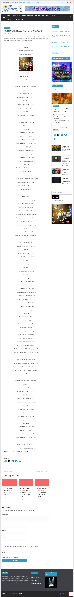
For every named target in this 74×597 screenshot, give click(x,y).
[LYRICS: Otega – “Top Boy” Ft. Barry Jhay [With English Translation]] (56, 150)
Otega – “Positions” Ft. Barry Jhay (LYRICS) (61, 31)
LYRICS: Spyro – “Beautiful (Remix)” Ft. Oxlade (29, 2)
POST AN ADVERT (19, 19)
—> (26, 44)
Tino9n (12, 33)
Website (4, 537)
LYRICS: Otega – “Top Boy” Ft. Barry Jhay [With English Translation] (66, 148)
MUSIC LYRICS (6, 28)
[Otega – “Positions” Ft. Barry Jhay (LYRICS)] (62, 98)
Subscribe (55, 197)
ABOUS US (53, 15)
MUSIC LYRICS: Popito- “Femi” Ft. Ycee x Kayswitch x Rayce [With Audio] (42, 492)
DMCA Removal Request (36, 583)
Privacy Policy (34, 580)
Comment (5, 514)
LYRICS (8, 15)
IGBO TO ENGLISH (39, 15)
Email (4, 530)
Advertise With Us (35, 577)
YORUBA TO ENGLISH (27, 15)
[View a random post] (70, 17)
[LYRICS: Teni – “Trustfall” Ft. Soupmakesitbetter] (56, 181)
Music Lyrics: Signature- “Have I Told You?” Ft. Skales (13, 470)
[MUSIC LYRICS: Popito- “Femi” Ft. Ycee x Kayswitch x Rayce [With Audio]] (42, 480)
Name (4, 524)
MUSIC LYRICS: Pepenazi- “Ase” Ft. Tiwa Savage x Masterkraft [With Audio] (25, 492)
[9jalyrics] (4, 17)
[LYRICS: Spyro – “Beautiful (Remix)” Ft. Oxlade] (56, 172)
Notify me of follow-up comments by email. (12, 552)
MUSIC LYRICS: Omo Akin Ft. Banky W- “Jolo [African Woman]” (38, 470)
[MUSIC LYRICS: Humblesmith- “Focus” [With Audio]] (9, 480)
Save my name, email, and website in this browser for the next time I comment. (20, 546)
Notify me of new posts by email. (10, 557)
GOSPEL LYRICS (16, 15)
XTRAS (47, 15)
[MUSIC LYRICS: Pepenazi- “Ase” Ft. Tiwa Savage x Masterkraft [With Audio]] (26, 480)
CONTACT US (10, 19)
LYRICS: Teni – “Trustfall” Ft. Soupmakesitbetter (66, 180)
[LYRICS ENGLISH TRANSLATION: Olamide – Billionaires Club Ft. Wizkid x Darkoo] (56, 161)
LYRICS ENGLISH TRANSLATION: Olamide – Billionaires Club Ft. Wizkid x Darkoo (66, 160)
